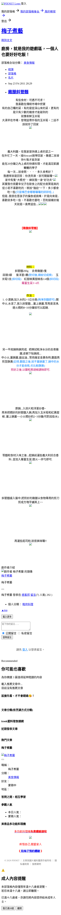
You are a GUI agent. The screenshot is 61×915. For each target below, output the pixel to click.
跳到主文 (6, 40)
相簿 (11, 69)
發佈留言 (7, 637)
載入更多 (7, 617)
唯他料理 (27, 604)
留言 (33, 594)
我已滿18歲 (8, 908)
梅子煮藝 (12, 31)
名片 (11, 77)
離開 (19, 908)
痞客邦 (26, 594)
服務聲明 (36, 864)
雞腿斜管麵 (18, 92)
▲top (4, 610)
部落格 (12, 73)
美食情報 (29, 62)
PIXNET (15, 860)
